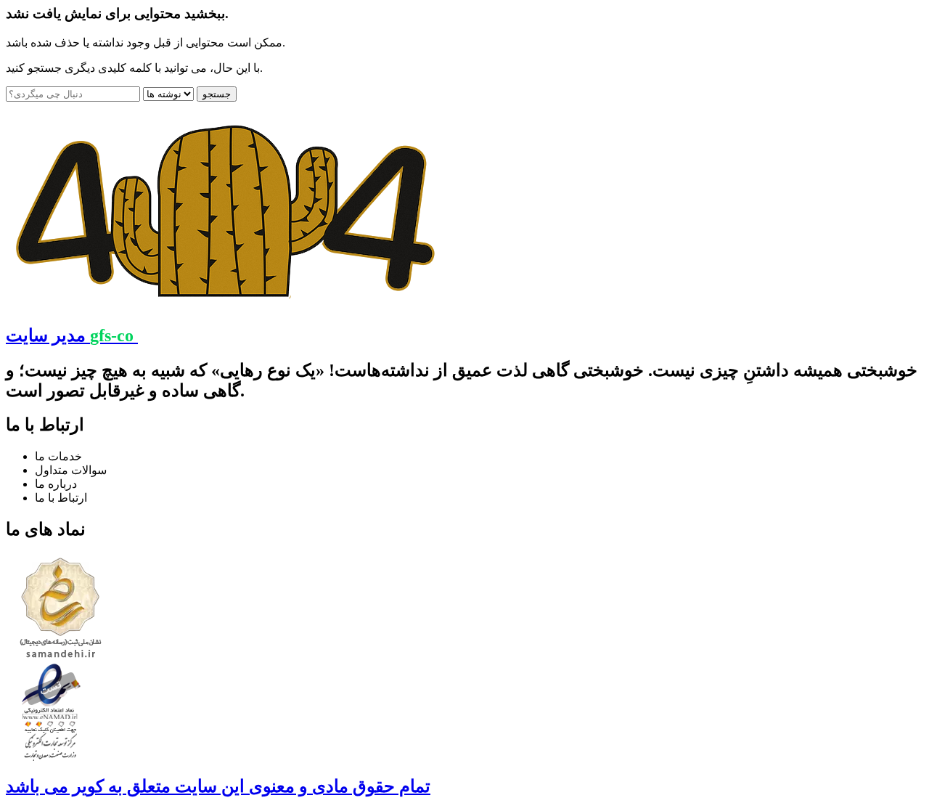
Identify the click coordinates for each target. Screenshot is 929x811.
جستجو (216, 94)
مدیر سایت (70, 335)
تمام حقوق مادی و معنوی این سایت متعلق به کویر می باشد (218, 786)
